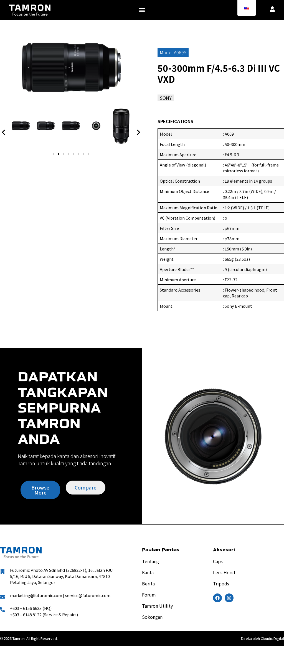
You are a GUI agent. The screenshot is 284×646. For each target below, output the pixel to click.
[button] (142, 9)
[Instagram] (229, 597)
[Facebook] (217, 597)
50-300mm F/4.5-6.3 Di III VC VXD (219, 73)
